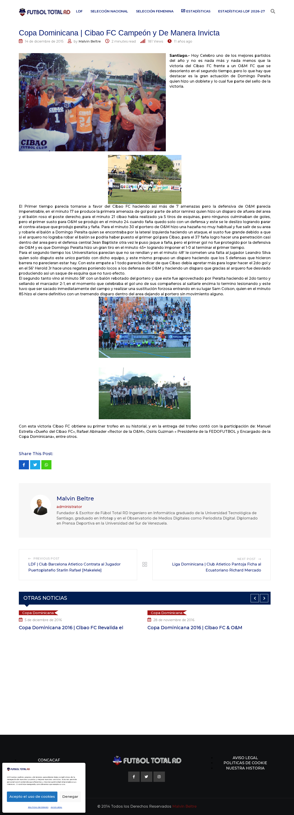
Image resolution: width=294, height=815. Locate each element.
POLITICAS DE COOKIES (38, 807)
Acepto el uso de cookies (32, 796)
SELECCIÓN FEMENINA (154, 11)
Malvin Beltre (90, 41)
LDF (79, 11)
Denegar (70, 796)
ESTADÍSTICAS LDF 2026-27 (241, 11)
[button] (255, 598)
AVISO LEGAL (56, 807)
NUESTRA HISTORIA (245, 768)
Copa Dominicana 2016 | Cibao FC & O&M (135, 627)
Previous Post (47, 558)
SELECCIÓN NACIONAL (109, 11)
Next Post (246, 559)
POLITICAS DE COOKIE (245, 763)
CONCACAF (49, 760)
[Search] (273, 11)
